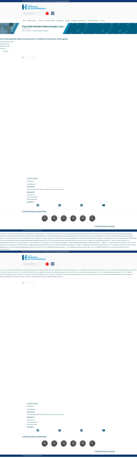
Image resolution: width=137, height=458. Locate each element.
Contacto (102, 21)
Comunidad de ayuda (92, 21)
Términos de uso (31, 195)
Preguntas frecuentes (32, 199)
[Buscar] (47, 13)
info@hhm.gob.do (31, 184)
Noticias (67, 21)
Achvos (29, 30)
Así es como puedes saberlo (61, 1)
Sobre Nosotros (31, 21)
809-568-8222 (30, 181)
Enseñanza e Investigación (78, 21)
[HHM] (34, 7)
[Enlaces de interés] (52, 13)
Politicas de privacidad (32, 197)
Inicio (24, 21)
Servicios (41, 21)
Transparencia (60, 21)
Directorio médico (50, 21)
